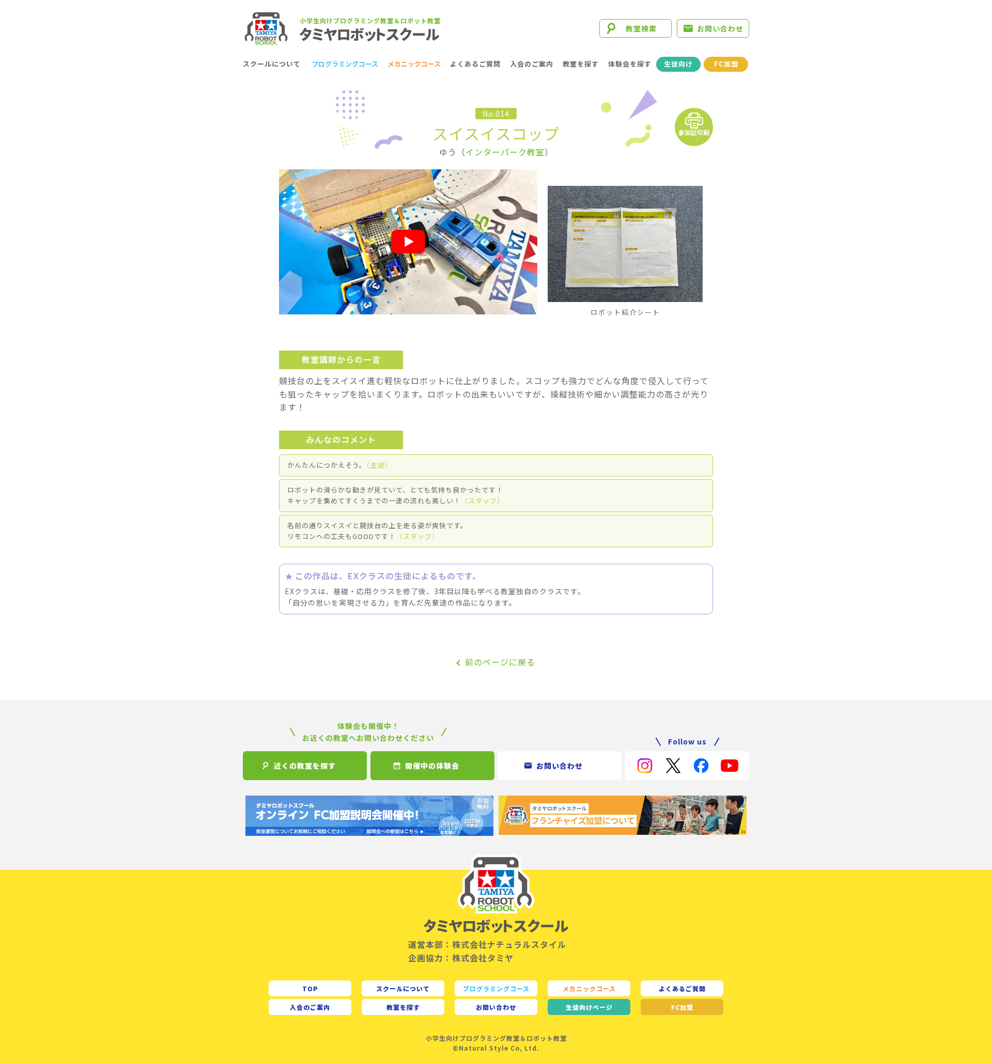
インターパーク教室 (505, 152)
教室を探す (581, 64)
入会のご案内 (531, 64)
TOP (310, 988)
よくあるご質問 (475, 64)
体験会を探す (630, 64)
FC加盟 (726, 64)
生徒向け (678, 64)
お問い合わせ (720, 28)
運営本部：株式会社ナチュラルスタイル (487, 944)
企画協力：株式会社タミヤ (461, 957)
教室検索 (641, 28)
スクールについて (272, 64)
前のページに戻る (500, 662)
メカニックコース (414, 64)
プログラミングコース (345, 64)
